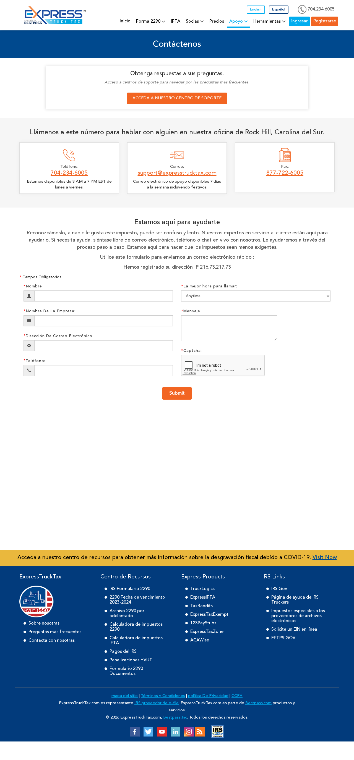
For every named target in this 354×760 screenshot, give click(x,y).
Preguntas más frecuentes (54, 632)
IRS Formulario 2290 (130, 589)
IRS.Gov (279, 589)
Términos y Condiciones (163, 696)
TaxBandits (201, 606)
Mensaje (190, 311)
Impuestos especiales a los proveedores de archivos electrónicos (298, 616)
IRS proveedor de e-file (156, 703)
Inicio (155, 21)
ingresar (305, 21)
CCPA (237, 696)
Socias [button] (212, 22)
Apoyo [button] (250, 22)
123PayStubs (203, 623)
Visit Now (325, 557)
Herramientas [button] (277, 22)
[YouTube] (162, 732)
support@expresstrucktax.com (177, 173)
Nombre (33, 286)
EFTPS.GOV (283, 638)
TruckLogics (202, 589)
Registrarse (326, 21)
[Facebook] (135, 732)
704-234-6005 (69, 173)
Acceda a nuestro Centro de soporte (177, 98)
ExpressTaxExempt (209, 614)
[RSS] (200, 732)
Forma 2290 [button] (174, 22)
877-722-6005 (285, 173)
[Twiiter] (148, 732)
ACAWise (199, 640)
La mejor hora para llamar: (209, 286)
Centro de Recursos (125, 577)
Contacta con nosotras (51, 640)
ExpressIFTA (202, 597)
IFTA (198, 21)
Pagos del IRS (123, 651)
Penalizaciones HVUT (131, 660)
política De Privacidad (208, 696)
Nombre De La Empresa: (50, 311)
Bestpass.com (258, 703)
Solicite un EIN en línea (294, 629)
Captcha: (191, 351)
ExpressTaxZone (206, 632)
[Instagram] (189, 732)
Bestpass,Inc (175, 718)
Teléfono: (34, 361)
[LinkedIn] (175, 732)
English (256, 9)
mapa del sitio (124, 696)
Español (278, 9)
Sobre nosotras (43, 623)
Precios (233, 21)
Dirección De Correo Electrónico (58, 336)
